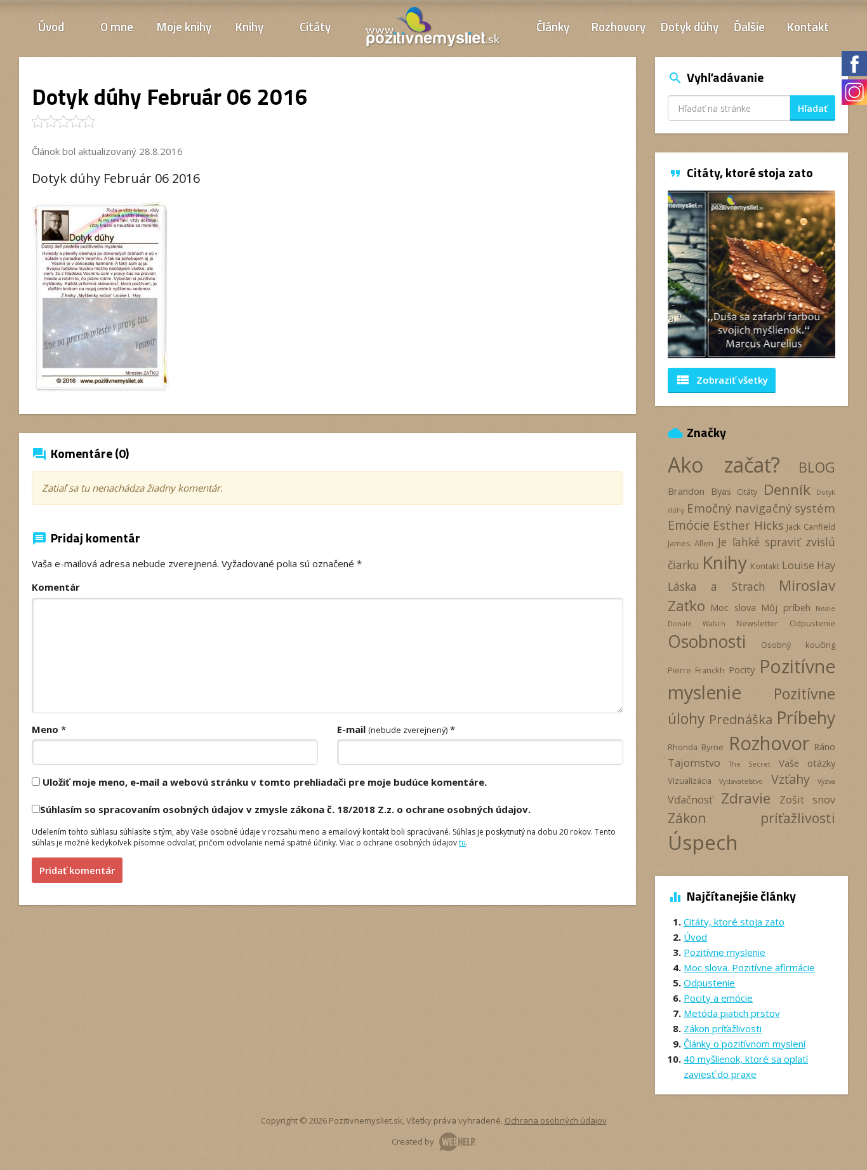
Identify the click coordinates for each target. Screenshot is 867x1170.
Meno (45, 729)
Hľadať (813, 108)
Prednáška (740, 719)
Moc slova (732, 607)
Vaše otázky (807, 762)
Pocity (742, 669)
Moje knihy (184, 26)
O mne (116, 26)
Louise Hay (808, 565)
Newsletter (757, 623)
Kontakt (808, 26)
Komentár (56, 587)
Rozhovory (618, 26)
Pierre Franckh (696, 670)
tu (462, 842)
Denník (787, 489)
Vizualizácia (689, 780)
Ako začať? (724, 464)
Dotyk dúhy (689, 26)
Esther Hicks (748, 525)
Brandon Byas (699, 491)
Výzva (826, 781)
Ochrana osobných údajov (556, 1120)
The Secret (750, 764)
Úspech (703, 842)
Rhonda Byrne (696, 747)
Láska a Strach (716, 586)
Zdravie (746, 798)
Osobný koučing (798, 644)
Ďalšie (749, 26)
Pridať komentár (77, 870)
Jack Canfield (810, 526)
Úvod (51, 26)
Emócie (689, 525)
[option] (751, 274)
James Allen (690, 543)
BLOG (816, 467)
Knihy (249, 26)
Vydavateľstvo (741, 781)
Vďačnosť (690, 800)
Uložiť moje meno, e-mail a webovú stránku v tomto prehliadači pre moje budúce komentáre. (265, 782)
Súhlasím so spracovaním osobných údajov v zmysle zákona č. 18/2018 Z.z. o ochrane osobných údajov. (285, 809)
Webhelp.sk (457, 1142)
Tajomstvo (694, 763)
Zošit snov (807, 800)
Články (552, 26)
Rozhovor (769, 742)
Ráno (824, 746)
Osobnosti (707, 641)
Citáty (315, 26)
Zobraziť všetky (721, 379)
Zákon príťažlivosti (751, 818)
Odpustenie (812, 623)
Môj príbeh (785, 607)
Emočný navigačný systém (761, 508)
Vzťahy (790, 779)
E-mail (392, 729)
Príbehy (805, 717)
